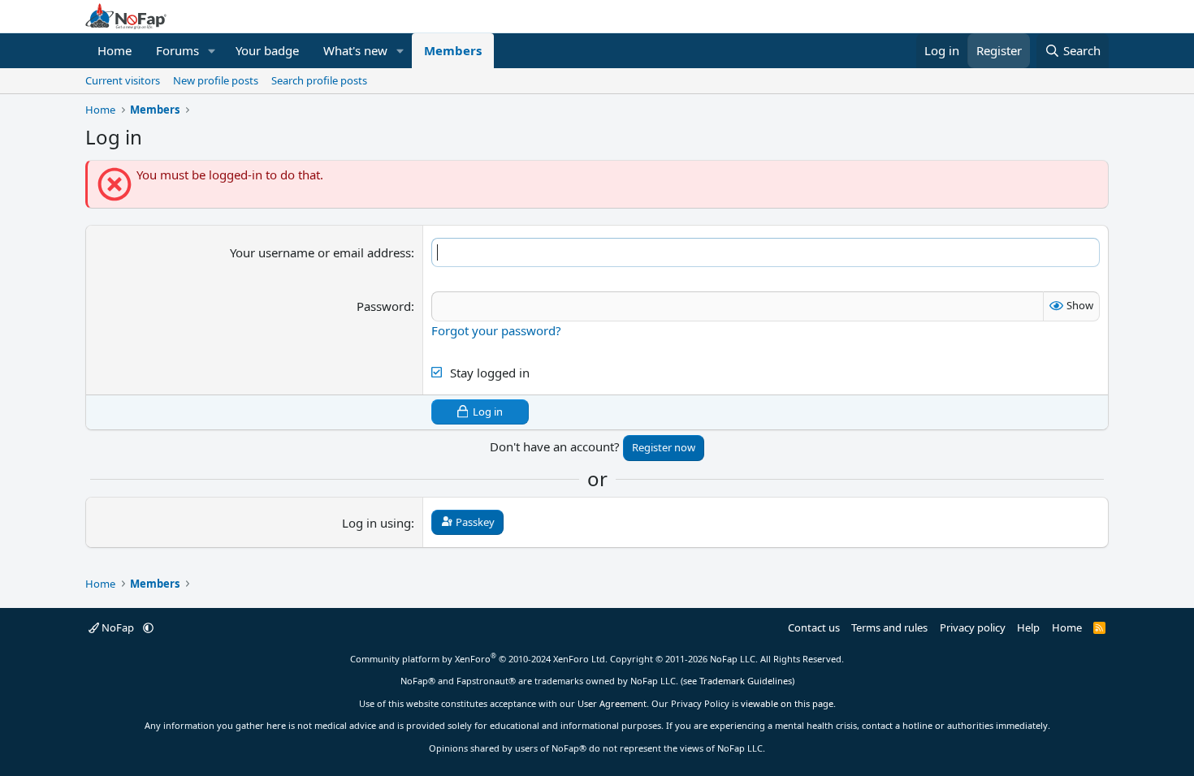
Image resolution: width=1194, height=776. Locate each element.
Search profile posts (319, 80)
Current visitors (122, 80)
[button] (212, 50)
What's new (355, 50)
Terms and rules (889, 627)
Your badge (267, 50)
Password (384, 306)
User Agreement (612, 703)
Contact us (814, 627)
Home (114, 50)
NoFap (117, 627)
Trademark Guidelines (745, 681)
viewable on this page (787, 703)
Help (1028, 627)
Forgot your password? (496, 330)
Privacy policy (973, 627)
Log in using (376, 523)
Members (453, 50)
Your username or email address (320, 252)
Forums (177, 50)
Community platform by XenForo (479, 659)
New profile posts (215, 80)
